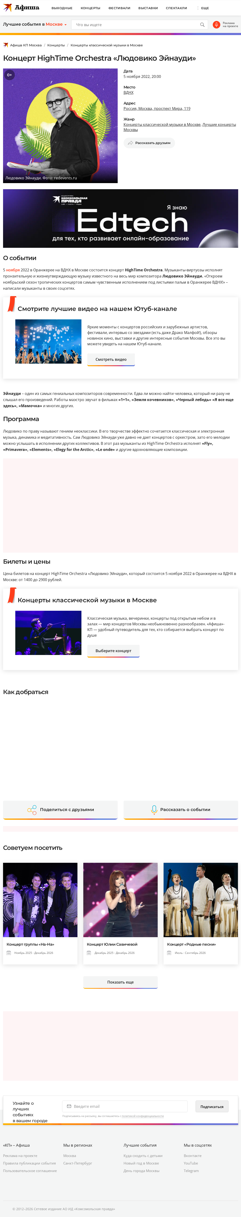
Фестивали (119, 8)
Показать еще (120, 982)
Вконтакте (192, 1155)
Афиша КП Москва (26, 45)
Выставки (148, 8)
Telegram (191, 1170)
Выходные (62, 8)
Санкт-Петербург (77, 1163)
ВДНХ (128, 92)
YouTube (191, 1163)
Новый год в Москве (141, 1163)
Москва (69, 1155)
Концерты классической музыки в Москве (107, 45)
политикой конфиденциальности (143, 1116)
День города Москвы (142, 1170)
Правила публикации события (29, 1163)
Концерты (90, 8)
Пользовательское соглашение (30, 1170)
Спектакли (176, 8)
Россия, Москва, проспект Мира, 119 (157, 108)
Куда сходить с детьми (143, 1155)
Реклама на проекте (230, 24)
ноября (13, 270)
